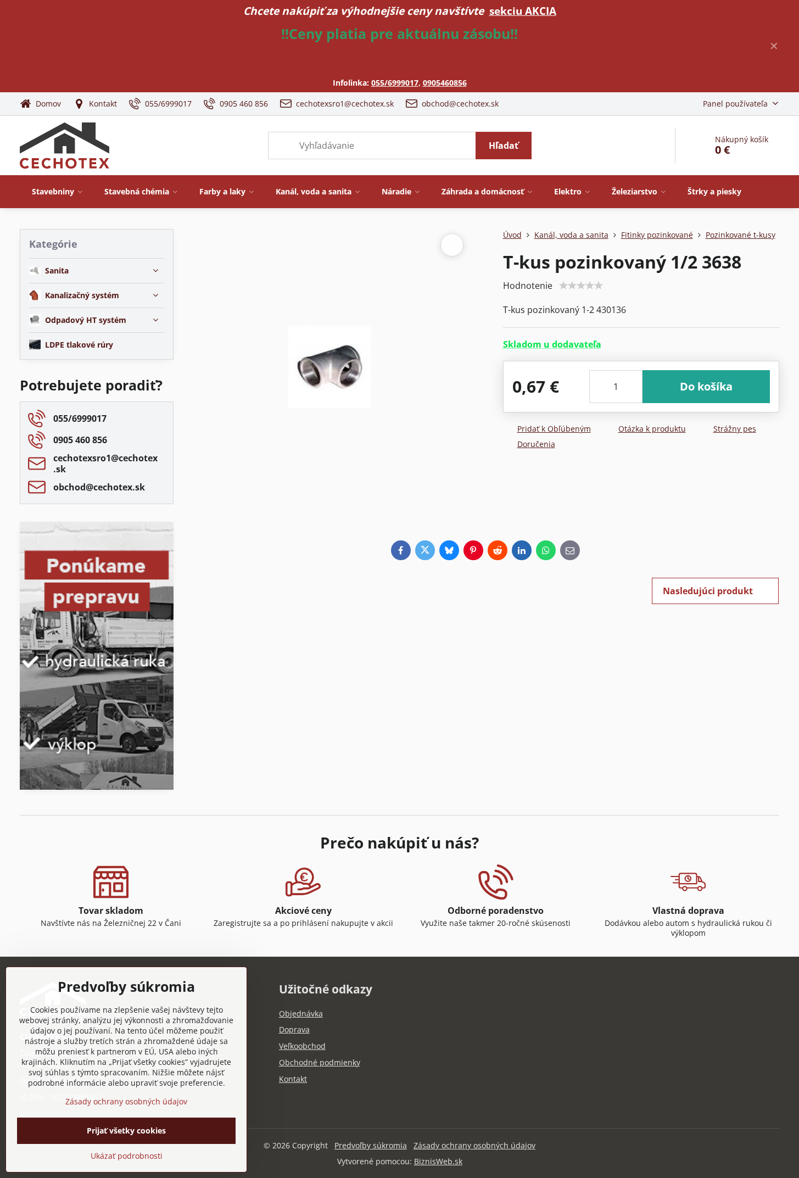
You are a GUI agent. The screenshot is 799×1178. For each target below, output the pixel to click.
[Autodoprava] (97, 711)
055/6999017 (394, 82)
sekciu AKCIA (522, 10)
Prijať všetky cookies (126, 1130)
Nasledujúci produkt (708, 591)
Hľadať (503, 145)
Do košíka (706, 386)
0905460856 (445, 82)
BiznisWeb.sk (438, 1161)
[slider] (581, 285)
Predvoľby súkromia (370, 1145)
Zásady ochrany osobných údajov (474, 1145)
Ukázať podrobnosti (127, 1156)
